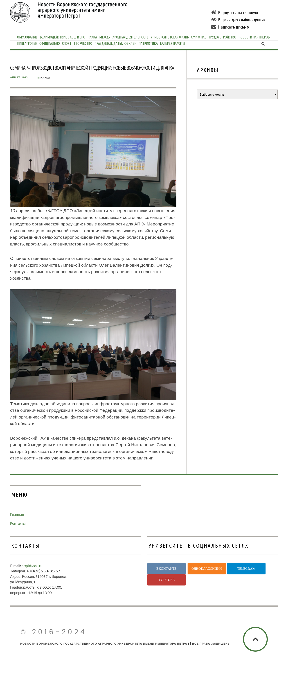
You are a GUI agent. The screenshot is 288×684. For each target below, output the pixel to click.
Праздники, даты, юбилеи (115, 43)
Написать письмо (233, 26)
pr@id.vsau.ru (32, 565)
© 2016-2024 (53, 632)
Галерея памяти (172, 43)
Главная (17, 514)
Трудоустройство (222, 37)
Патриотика (148, 43)
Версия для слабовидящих (242, 19)
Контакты (18, 523)
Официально (49, 43)
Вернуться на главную (238, 12)
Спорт (66, 43)
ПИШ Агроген (27, 43)
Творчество (83, 43)
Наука (45, 77)
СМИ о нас (198, 37)
